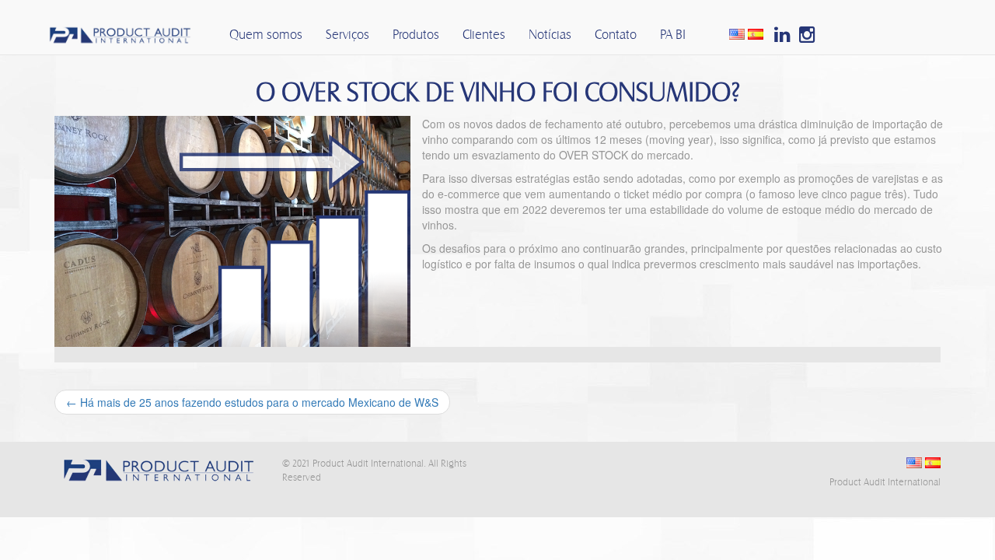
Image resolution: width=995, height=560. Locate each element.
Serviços (347, 34)
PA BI (673, 34)
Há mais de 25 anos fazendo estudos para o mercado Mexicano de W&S (252, 402)
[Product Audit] (118, 31)
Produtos (416, 34)
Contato (616, 34)
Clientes (484, 34)
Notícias (550, 34)
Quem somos (265, 34)
